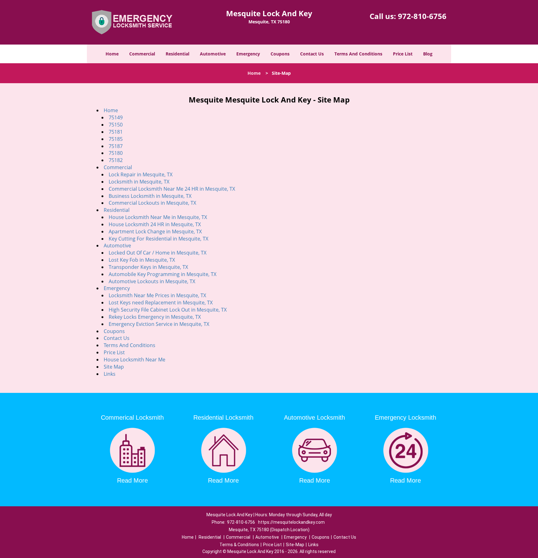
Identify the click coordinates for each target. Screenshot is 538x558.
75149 (116, 117)
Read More (132, 480)
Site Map (114, 366)
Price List (403, 54)
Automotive (213, 54)
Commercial (142, 54)
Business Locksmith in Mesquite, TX (150, 196)
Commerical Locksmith (132, 417)
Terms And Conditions (358, 54)
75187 (116, 146)
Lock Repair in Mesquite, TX (140, 174)
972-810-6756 (422, 16)
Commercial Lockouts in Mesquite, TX (152, 202)
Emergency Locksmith (405, 417)
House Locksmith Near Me (134, 359)
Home (112, 54)
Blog (427, 54)
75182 (116, 160)
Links (110, 373)
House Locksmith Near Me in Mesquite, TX (158, 217)
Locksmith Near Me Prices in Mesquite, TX (157, 295)
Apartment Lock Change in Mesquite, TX (155, 231)
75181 (116, 131)
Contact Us (312, 54)
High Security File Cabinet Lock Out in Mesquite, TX (168, 309)
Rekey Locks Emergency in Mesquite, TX (155, 316)
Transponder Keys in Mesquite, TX (148, 267)
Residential (177, 54)
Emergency (248, 54)
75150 (116, 124)
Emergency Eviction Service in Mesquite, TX (159, 324)
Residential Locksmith (223, 417)
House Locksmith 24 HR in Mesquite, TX (155, 224)
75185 (116, 139)
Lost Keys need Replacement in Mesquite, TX (161, 302)
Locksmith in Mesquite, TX (139, 181)
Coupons (280, 54)
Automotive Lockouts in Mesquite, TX (152, 281)
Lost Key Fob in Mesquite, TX (142, 259)
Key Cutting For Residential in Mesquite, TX (158, 238)
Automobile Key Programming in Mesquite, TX (162, 274)
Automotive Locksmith (314, 417)
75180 (116, 153)
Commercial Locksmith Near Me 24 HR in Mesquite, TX (172, 188)
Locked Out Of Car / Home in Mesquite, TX (157, 252)
